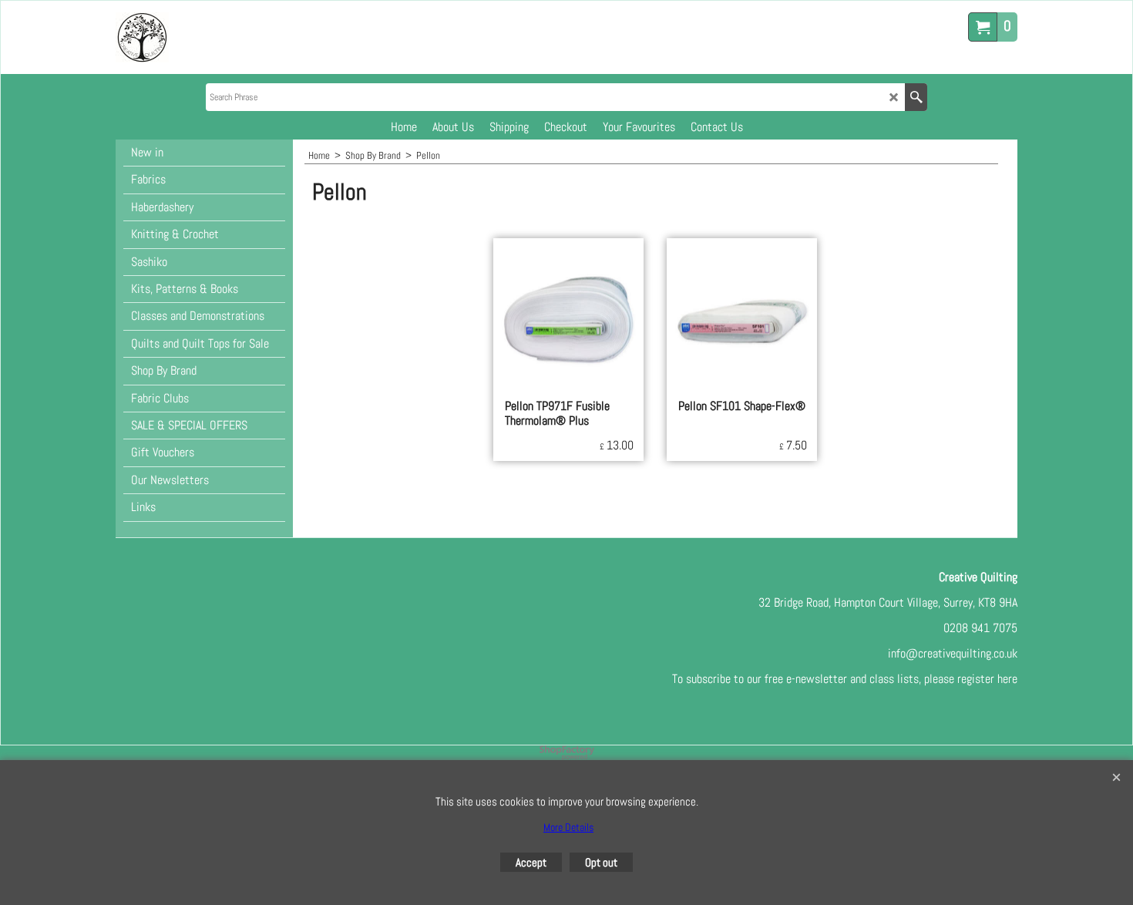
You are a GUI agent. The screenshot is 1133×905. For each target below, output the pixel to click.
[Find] (916, 97)
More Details (568, 827)
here (1007, 679)
